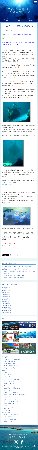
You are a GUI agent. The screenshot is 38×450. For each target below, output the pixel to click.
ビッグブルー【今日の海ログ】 (13, 388)
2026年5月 (5, 294)
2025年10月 (5, 310)
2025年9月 (5, 312)
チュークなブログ (9, 381)
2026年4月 (5, 297)
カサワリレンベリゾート (11, 401)
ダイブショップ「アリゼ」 (11, 415)
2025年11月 (5, 308)
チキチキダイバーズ (9, 361)
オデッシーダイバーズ (10, 399)
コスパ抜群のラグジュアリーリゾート (13, 275)
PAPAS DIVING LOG (9, 417)
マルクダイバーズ (9, 403)
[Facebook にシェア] (10, 255)
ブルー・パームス (9, 383)
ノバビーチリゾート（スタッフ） (13, 363)
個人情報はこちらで (8, 184)
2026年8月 (5, 288)
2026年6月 (5, 292)
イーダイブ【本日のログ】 (11, 392)
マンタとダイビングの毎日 (11, 379)
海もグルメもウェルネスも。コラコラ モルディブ (16, 266)
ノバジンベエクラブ (9, 368)
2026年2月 (5, 301)
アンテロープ (7, 374)
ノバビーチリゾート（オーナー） (13, 365)
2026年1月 (5, 303)
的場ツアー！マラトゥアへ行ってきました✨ (15, 269)
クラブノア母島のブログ (11, 419)
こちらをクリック (7, 245)
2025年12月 (5, 305)
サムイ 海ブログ (9, 390)
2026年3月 (5, 299)
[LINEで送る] (17, 255)
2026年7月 (5, 290)
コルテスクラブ (8, 408)
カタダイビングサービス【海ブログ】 (15, 394)
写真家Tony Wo (8, 421)
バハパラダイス (8, 410)
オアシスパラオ (8, 372)
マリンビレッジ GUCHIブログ (13, 359)
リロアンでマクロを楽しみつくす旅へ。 (14, 277)
